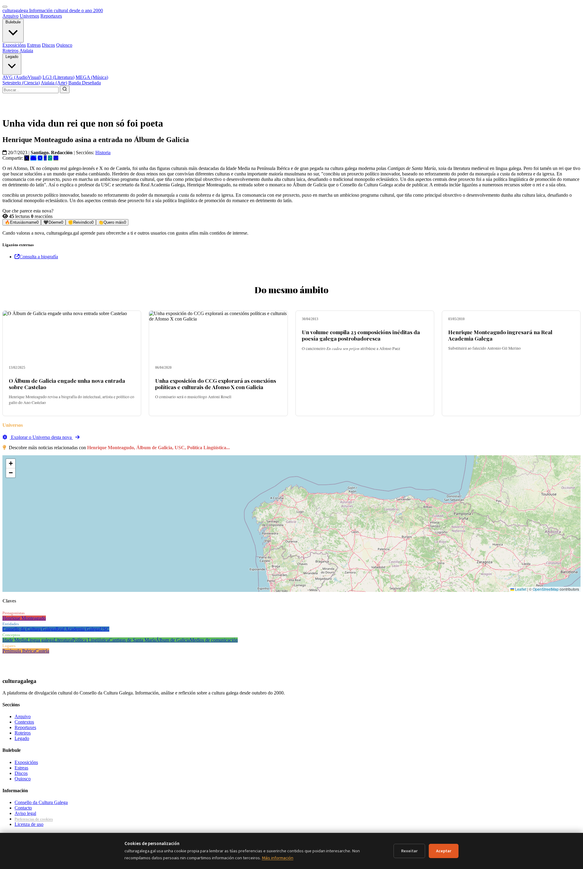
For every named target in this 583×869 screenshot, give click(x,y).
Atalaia (26, 50)
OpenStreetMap (546, 589)
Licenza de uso (29, 824)
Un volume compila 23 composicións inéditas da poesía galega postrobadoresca (361, 335)
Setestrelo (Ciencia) (21, 82)
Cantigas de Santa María (132, 640)
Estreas (34, 45)
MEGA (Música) (92, 77)
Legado (11, 56)
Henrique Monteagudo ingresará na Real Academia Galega (500, 335)
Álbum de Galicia (173, 640)
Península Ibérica (18, 650)
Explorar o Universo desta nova (41, 437)
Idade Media (14, 640)
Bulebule (13, 22)
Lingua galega (40, 640)
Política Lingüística (90, 640)
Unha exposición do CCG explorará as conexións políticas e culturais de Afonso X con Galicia (215, 383)
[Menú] (4, 7)
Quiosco (64, 45)
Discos (48, 45)
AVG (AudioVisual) (21, 77)
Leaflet (520, 589)
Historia (103, 152)
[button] (10, 463)
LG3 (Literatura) (58, 77)
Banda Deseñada (84, 82)
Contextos (24, 722)
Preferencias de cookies (34, 819)
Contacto (23, 807)
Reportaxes (51, 16)
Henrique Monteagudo (24, 618)
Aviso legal (25, 813)
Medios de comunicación (214, 640)
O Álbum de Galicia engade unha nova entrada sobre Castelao (67, 383)
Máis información (277, 858)
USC (104, 629)
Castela (42, 650)
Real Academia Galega (78, 629)
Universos (29, 16)
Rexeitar (409, 851)
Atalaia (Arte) (54, 82)
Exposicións (14, 45)
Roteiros (10, 50)
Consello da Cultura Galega (29, 629)
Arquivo (10, 16)
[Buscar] (65, 89)
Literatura (63, 640)
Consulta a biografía (38, 256)
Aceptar (443, 851)
